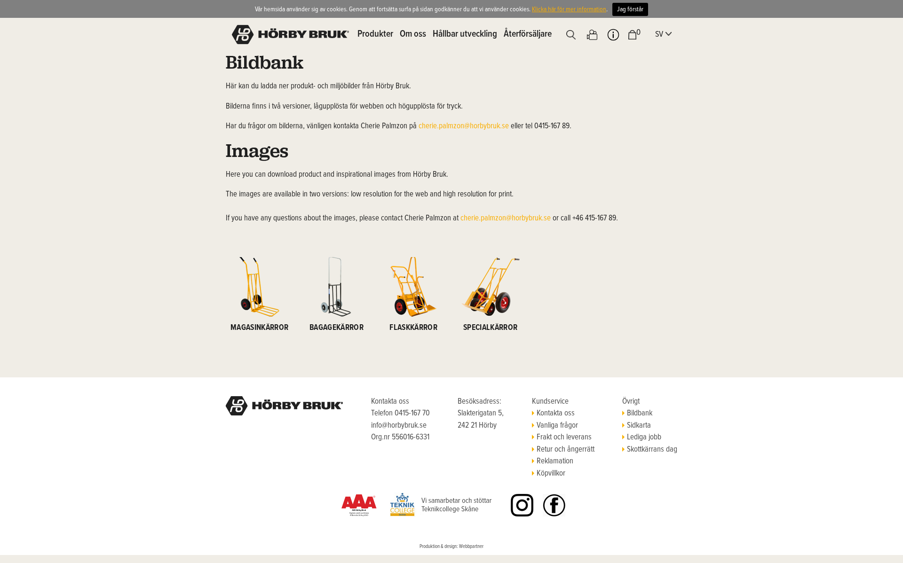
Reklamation (555, 461)
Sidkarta (639, 426)
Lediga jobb (644, 437)
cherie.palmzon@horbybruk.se (464, 126)
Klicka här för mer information (569, 9)
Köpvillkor (551, 474)
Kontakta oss (556, 413)
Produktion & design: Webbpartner (451, 546)
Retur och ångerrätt (565, 450)
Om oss (413, 34)
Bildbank (639, 413)
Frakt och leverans (564, 437)
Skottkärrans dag (652, 450)
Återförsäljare (528, 34)
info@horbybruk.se (399, 426)
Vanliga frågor (557, 426)
